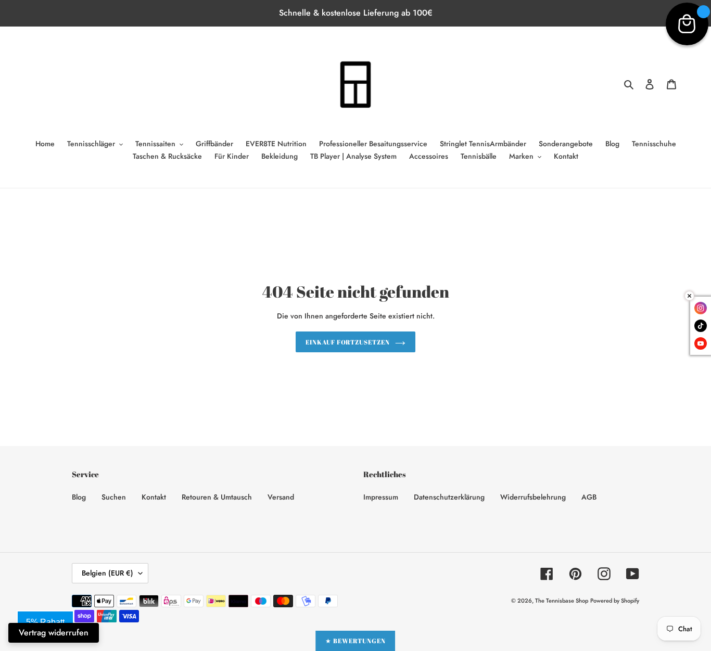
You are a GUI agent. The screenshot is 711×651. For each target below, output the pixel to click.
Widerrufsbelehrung (533, 497)
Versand (281, 497)
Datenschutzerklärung (449, 497)
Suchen (113, 497)
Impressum (380, 497)
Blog (79, 497)
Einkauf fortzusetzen (348, 342)
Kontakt (154, 497)
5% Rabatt (45, 622)
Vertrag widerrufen (53, 633)
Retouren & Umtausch (217, 497)
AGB (588, 497)
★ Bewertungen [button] (355, 640)
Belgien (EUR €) (107, 573)
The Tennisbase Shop (561, 600)
